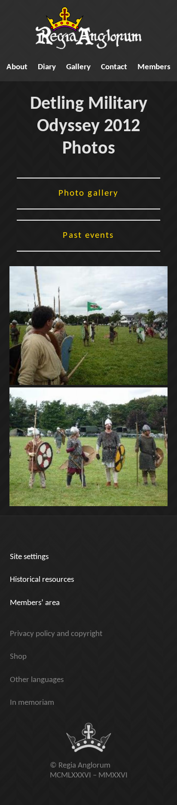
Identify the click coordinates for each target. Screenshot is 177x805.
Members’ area (35, 603)
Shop (18, 657)
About (16, 67)
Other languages (37, 680)
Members (154, 67)
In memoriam (32, 703)
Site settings (29, 557)
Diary (47, 67)
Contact (114, 67)
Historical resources (42, 580)
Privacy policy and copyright (56, 634)
